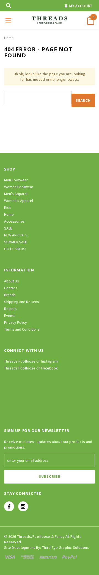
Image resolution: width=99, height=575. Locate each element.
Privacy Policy (15, 322)
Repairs (10, 308)
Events (9, 315)
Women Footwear (18, 186)
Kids (7, 207)
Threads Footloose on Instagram (31, 361)
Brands (10, 294)
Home (9, 37)
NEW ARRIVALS (16, 235)
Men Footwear (16, 179)
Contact (10, 287)
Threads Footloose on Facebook (31, 368)
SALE (8, 228)
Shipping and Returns (21, 301)
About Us (11, 281)
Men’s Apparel (16, 193)
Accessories (14, 221)
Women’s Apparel (18, 200)
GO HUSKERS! (15, 248)
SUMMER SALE (15, 241)
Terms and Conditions (22, 329)
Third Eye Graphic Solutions (65, 547)
